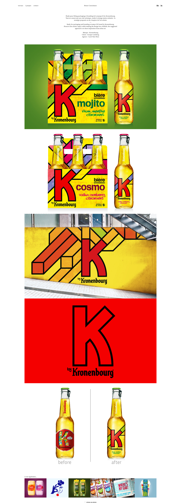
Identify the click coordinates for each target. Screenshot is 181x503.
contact (35, 5)
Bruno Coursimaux (90, 5)
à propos (28, 5)
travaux (20, 5)
